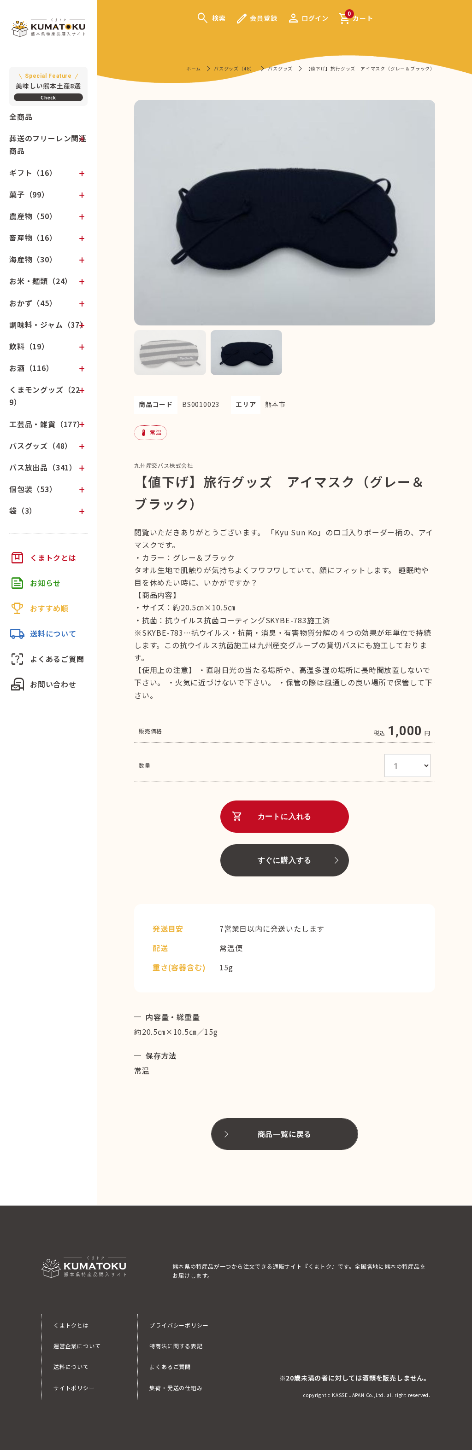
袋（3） (23, 510)
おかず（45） (33, 302)
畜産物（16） (33, 237)
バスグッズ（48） (40, 445)
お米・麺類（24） (40, 280)
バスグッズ (280, 68)
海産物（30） (33, 259)
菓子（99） (29, 194)
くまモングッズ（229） (44, 395)
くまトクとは (71, 1325)
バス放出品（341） (43, 467)
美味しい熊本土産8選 (48, 81)
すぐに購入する (285, 860)
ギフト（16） (33, 172)
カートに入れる (272, 816)
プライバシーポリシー (178, 1325)
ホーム (193, 68)
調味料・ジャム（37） (48, 324)
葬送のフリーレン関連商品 (48, 144)
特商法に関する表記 (175, 1346)
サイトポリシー (74, 1388)
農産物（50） (33, 215)
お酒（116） (31, 367)
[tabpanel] (285, 213)
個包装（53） (33, 488)
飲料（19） (29, 346)
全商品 (20, 116)
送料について (71, 1366)
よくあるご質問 (170, 1366)
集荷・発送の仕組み (175, 1388)
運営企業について (76, 1346)
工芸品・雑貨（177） (47, 423)
